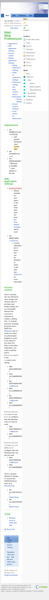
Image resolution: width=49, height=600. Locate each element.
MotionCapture (35, 87)
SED (14, 15)
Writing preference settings (12, 60)
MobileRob (32, 93)
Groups (29, 65)
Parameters (16, 97)
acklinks (10, 552)
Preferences (30, 59)
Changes (29, 49)
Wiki (30, 15)
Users (28, 62)
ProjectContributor (20, 26)
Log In (25, 25)
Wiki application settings (12, 48)
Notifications (30, 53)
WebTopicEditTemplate (17, 188)
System (29, 103)
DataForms (18, 274)
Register (26, 30)
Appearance (12, 44)
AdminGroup (9, 486)
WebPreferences (15, 23)
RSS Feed (30, 56)
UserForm (14, 241)
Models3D (31, 96)
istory (10, 547)
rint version (9, 544)
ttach (9, 540)
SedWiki (17, 21)
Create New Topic (32, 39)
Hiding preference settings (16, 67)
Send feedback (38, 591)
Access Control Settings (15, 106)
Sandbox (29, 100)
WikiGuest (8, 331)
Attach (16, 28)
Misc (29, 80)
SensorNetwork (35, 90)
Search (29, 46)
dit (8, 538)
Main (7, 15)
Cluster (32, 83)
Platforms (22, 15)
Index (28, 43)
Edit (12, 28)
